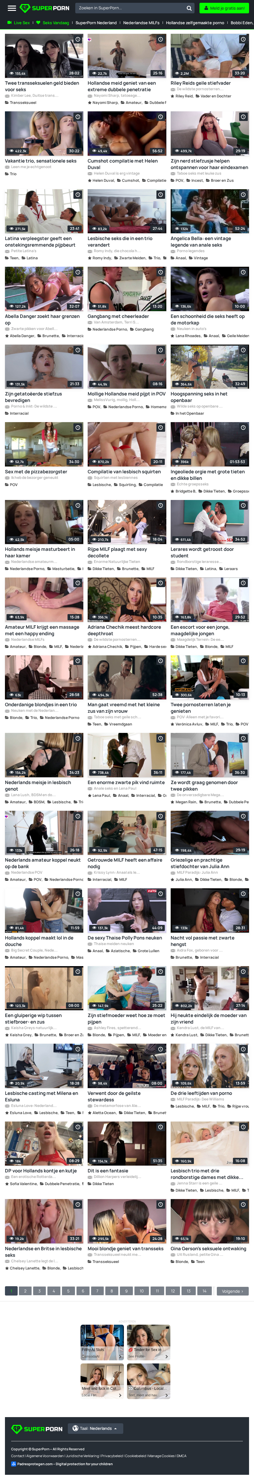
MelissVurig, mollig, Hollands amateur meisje (117, 400)
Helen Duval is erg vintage (116, 174)
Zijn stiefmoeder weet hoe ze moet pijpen (126, 1018)
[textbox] (129, 8)
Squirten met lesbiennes (115, 478)
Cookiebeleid (135, 1455)
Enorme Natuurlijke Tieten (116, 562)
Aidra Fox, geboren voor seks (200, 950)
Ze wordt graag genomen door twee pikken (204, 785)
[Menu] (12, 8)
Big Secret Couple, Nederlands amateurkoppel (35, 950)
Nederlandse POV (26, 873)
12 (173, 1291)
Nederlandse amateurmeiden (35, 562)
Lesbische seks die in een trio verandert (120, 241)
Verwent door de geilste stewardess (114, 1096)
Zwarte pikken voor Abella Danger (35, 329)
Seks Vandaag (56, 22)
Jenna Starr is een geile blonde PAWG (200, 1183)
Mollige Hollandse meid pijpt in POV (127, 393)
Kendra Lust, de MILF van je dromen (200, 1028)
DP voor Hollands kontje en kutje (41, 1170)
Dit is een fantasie (108, 1170)
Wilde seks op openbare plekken (200, 406)
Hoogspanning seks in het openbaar (199, 397)
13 (188, 1291)
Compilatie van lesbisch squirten (124, 471)
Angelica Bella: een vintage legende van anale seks (201, 241)
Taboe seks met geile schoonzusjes (117, 717)
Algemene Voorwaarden (45, 1455)
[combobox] (135, 8)
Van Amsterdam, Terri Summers (117, 322)
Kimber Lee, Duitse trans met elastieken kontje (35, 96)
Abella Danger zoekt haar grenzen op (42, 319)
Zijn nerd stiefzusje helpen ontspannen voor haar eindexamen (209, 164)
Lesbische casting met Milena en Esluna (41, 1096)
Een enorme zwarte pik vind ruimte (126, 782)
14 (205, 1291)
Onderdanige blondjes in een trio (41, 704)
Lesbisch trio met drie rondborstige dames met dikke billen (205, 1173)
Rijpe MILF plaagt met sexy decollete (117, 552)
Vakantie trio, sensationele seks (41, 161)
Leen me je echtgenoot (31, 167)
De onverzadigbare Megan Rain (200, 795)
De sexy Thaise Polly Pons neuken (125, 938)
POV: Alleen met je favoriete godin (200, 717)
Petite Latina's (24, 251)
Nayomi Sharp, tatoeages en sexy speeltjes (117, 96)
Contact (17, 1455)
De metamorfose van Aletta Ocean (117, 1106)
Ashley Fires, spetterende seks (117, 1028)
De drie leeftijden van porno (201, 1093)
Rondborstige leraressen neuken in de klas (200, 562)
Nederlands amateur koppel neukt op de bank (43, 863)
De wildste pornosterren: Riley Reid (200, 89)
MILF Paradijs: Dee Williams (200, 1099)
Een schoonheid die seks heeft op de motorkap (208, 319)
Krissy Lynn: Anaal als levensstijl (117, 873)
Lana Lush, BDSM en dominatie (35, 795)
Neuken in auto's (191, 329)
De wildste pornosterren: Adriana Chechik (117, 640)
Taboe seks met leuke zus (198, 174)
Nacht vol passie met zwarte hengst (202, 941)
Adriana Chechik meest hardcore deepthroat (124, 630)
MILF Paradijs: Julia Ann (197, 873)
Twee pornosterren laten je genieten (201, 707)
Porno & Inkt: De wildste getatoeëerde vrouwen (35, 406)
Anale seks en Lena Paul (114, 789)
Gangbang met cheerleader (118, 316)
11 (157, 1291)
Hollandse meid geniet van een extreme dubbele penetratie (122, 86)
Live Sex (22, 22)
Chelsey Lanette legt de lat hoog (35, 1261)
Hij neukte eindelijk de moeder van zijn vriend (209, 1018)
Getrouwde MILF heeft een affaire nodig (125, 863)
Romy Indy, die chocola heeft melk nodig (117, 251)
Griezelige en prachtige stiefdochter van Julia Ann (200, 863)
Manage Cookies (161, 1455)
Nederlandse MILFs (141, 22)
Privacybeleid (112, 1455)
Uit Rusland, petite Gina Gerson (200, 1255)
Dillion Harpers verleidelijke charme (117, 1177)
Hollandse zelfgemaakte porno (195, 22)
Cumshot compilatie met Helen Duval (123, 164)
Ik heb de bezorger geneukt (34, 478)
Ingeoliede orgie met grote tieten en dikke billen (208, 474)
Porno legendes (190, 251)
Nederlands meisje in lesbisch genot (38, 785)
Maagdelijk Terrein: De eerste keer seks (200, 640)
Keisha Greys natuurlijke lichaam (35, 1028)
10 (142, 1291)
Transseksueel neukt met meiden (117, 1255)
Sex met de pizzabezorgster (36, 471)
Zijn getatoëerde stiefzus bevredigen (33, 397)
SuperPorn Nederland (96, 22)
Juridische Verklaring (82, 1455)
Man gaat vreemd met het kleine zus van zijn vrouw (124, 707)
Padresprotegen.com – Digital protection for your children (65, 1463)
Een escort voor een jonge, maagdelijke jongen (200, 630)
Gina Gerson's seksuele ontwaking (208, 1248)
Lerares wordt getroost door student (202, 552)
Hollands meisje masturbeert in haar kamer (40, 552)
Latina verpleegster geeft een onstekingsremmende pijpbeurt (40, 241)
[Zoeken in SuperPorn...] (189, 8)
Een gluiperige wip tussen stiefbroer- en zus (33, 1018)
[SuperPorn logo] (44, 9)
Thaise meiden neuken (113, 944)
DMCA (181, 1455)
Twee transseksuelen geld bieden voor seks (42, 86)
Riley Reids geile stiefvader (201, 83)
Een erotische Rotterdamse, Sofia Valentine (35, 1177)
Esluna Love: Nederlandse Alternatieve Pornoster (35, 1106)
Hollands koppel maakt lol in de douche (39, 941)
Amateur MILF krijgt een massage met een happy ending (42, 630)
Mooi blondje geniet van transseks (126, 1248)
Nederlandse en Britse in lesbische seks (43, 1251)
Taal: (96, 1428)
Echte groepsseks (192, 484)
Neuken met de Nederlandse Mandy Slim (35, 711)
